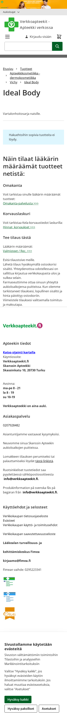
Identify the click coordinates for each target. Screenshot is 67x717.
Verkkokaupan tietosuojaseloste (25, 516)
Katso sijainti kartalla (19, 352)
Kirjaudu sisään (40, 37)
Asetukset (49, 709)
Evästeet (9, 520)
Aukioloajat (9, 12)
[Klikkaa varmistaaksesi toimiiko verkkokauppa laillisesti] (33, 581)
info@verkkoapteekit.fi (21, 479)
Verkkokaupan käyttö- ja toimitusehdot (30, 525)
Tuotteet (26, 69)
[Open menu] (7, 37)
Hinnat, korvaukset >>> (19, 227)
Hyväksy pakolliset (21, 709)
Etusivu (8, 69)
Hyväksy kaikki (17, 699)
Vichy (13, 82)
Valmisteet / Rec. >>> (17, 251)
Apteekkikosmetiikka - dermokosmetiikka (25, 75)
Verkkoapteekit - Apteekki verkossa (36, 24)
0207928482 (11, 425)
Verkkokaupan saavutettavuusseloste (29, 534)
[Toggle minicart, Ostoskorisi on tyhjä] (59, 36)
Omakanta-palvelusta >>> (21, 203)
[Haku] (57, 46)
